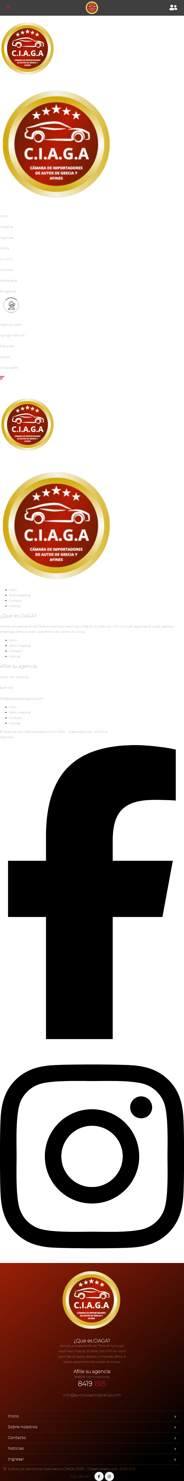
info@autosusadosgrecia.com (21, 698)
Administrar (9, 281)
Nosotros (6, 227)
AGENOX (100, 732)
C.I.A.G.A (6, 259)
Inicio (4, 216)
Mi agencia (8, 291)
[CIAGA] (92, 8)
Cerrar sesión (9, 367)
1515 (92, 1383)
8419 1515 (6, 688)
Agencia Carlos (11, 324)
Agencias (6, 238)
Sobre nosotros (20, 595)
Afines (4, 248)
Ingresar (16, 1459)
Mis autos (7, 346)
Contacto (6, 270)
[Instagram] (92, 1260)
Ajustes (5, 357)
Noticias (14, 606)
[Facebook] (92, 1038)
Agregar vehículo (12, 335)
